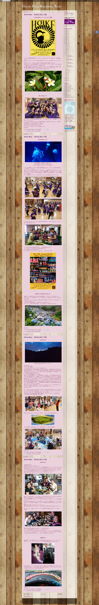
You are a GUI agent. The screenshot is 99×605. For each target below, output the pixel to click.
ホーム (43, 594)
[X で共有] (46, 129)
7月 (67, 52)
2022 (67, 33)
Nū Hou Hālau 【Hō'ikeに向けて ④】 (35, 137)
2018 (67, 39)
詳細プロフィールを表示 (68, 14)
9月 (67, 49)
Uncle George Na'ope (68, 97)
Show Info (33, 331)
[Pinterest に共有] (48, 129)
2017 (67, 40)
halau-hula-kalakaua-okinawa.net (69, 18)
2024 (67, 30)
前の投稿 (59, 594)
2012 (67, 80)
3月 (67, 72)
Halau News (29, 331)
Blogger (63, 602)
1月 (67, 75)
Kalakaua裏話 (66, 90)
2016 (67, 42)
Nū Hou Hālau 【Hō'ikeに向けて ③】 (35, 337)
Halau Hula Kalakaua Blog (41, 6)
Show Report (38, 331)
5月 (67, 69)
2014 (67, 77)
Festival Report (67, 86)
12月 (68, 45)
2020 (67, 36)
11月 (67, 46)
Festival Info (66, 84)
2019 (67, 37)
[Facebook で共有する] (47, 129)
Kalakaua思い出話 (67, 88)
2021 (67, 34)
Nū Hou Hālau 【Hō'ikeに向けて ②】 (35, 459)
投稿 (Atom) (28, 596)
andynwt (53, 602)
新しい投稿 (26, 594)
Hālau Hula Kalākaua (70, 13)
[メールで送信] (44, 129)
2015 (67, 43)
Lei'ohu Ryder (66, 91)
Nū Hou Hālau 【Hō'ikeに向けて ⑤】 (35, 14)
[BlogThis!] (45, 129)
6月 (67, 54)
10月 (68, 48)
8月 (67, 51)
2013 (67, 78)
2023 (67, 31)
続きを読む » (26, 127)
